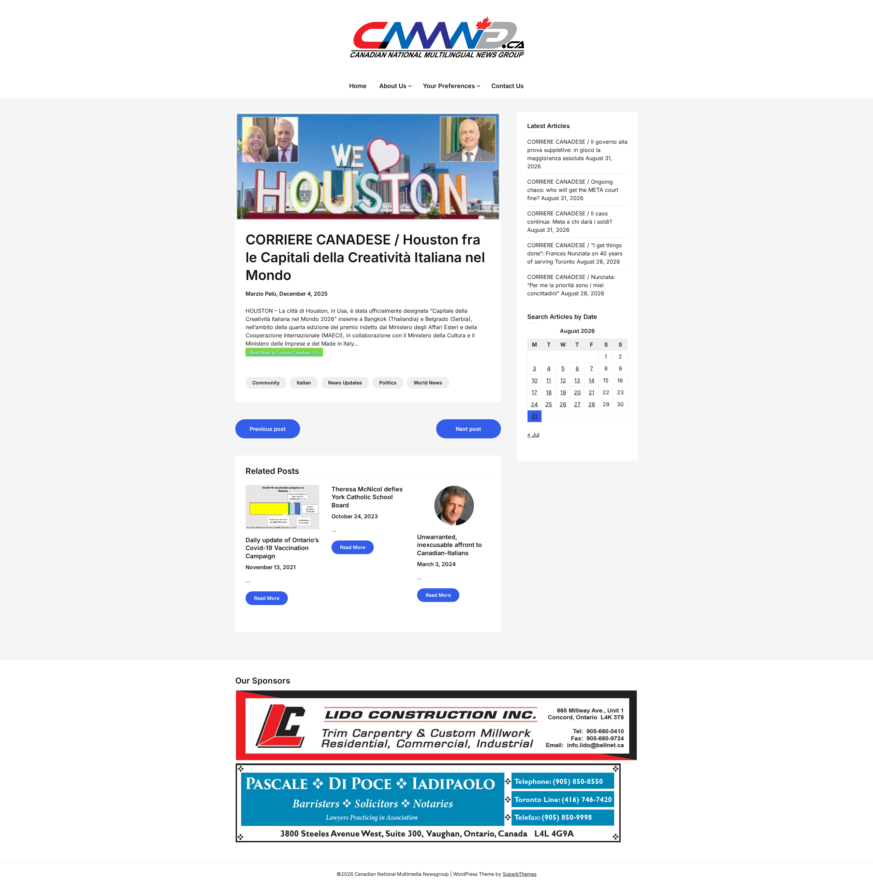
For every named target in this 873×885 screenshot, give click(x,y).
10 (534, 380)
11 (548, 380)
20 (577, 392)
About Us (392, 85)
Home (358, 85)
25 (548, 404)
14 (591, 380)
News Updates (345, 382)
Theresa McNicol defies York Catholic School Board (367, 497)
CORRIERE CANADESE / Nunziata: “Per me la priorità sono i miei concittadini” (571, 285)
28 (591, 404)
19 (563, 392)
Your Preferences (449, 85)
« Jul (533, 434)
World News (428, 382)
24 (534, 404)
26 (563, 404)
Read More (266, 598)
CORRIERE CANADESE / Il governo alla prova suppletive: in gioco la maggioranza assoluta (577, 149)
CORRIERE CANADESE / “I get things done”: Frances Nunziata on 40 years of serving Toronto (574, 253)
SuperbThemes (519, 874)
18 (549, 392)
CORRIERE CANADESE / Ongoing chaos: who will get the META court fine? (572, 189)
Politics (388, 382)
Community (266, 382)
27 (577, 404)
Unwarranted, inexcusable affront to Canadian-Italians (449, 545)
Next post (468, 428)
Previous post (268, 428)
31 (534, 416)
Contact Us (507, 85)
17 (534, 392)
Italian (304, 382)
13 (577, 380)
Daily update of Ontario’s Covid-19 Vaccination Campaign (282, 548)
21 (591, 392)
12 (563, 380)
